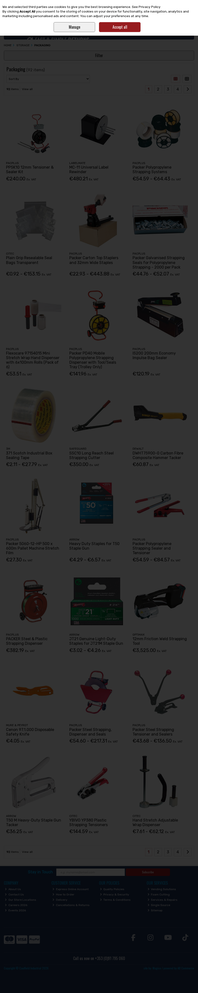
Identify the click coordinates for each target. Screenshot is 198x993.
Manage (74, 27)
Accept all (120, 27)
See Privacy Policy (146, 7)
